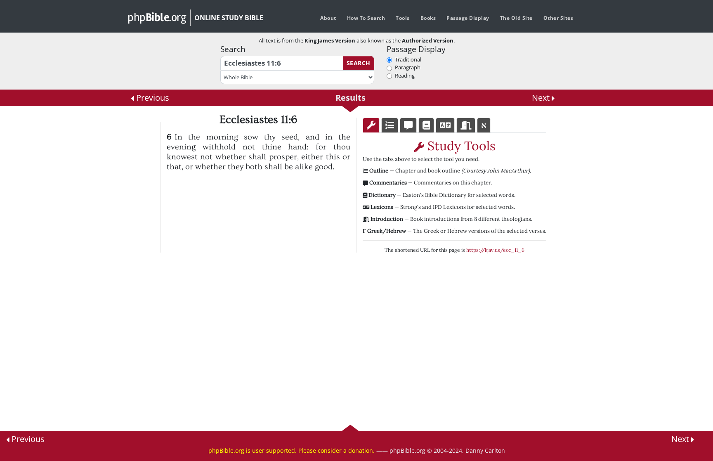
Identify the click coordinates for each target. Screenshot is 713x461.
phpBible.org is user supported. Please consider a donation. (291, 450)
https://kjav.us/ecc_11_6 (495, 250)
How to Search (366, 17)
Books (428, 17)
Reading (405, 75)
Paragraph (407, 67)
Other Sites (558, 17)
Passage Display (467, 17)
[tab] (371, 125)
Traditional (408, 59)
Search (359, 63)
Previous (151, 97)
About (328, 17)
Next (542, 97)
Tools (403, 17)
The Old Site (516, 17)
